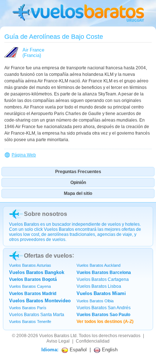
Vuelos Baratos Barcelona (104, 272)
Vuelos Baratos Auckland (98, 265)
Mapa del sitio (78, 193)
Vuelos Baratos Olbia (95, 301)
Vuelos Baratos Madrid (32, 293)
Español (77, 349)
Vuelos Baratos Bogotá (33, 279)
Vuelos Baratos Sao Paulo (103, 314)
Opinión (78, 182)
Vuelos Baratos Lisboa (99, 286)
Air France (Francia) (33, 52)
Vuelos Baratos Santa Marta (36, 314)
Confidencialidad (93, 341)
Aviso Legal (58, 341)
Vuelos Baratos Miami (101, 293)
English (109, 349)
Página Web (24, 154)
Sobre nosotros (45, 214)
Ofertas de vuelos (48, 256)
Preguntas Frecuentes (78, 171)
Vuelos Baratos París (27, 308)
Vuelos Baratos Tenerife (30, 321)
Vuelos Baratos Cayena (30, 286)
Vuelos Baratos (54, 335)
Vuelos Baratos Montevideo (40, 300)
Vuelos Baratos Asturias (30, 265)
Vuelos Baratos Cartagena (103, 279)
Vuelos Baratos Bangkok (36, 272)
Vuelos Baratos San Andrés (104, 307)
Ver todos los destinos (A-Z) (105, 321)
